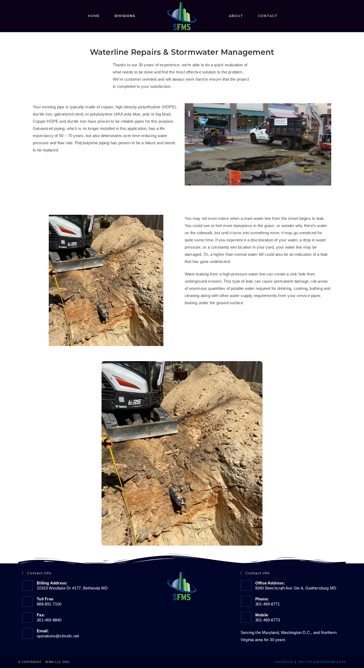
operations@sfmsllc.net (58, 636)
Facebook (285, 661)
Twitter (304, 661)
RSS (342, 661)
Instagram (325, 661)
